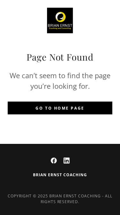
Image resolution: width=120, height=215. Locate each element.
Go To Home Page (60, 108)
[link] (60, 20)
